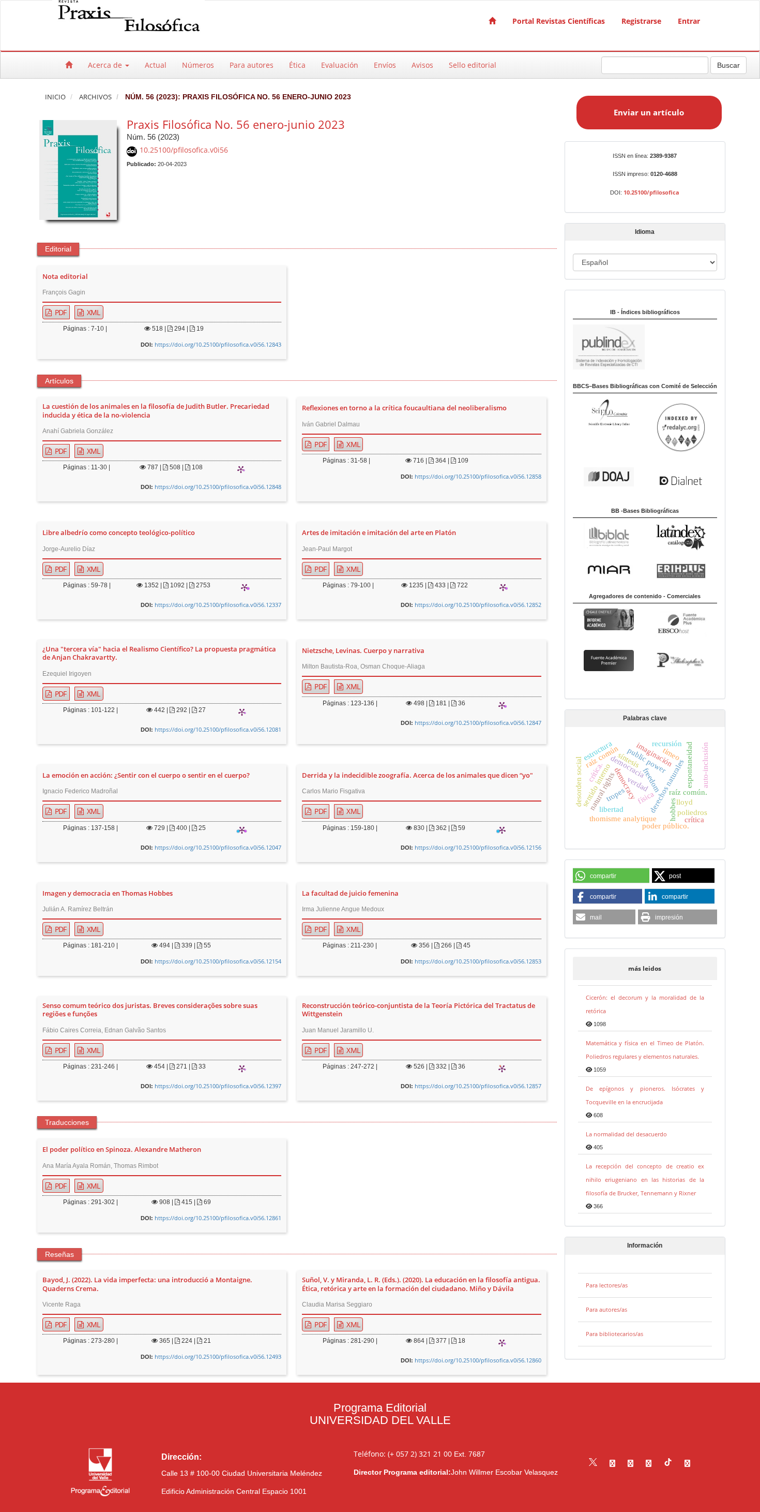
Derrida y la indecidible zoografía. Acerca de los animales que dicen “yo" (417, 776)
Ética (297, 65)
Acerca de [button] (106, 65)
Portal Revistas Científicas (558, 21)
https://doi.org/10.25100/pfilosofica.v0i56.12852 (478, 605)
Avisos (422, 65)
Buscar (728, 65)
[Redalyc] (681, 427)
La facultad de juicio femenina (350, 894)
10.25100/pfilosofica (651, 192)
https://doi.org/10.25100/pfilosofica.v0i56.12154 (218, 961)
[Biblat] (609, 535)
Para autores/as (606, 1309)
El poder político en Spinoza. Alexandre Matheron (121, 1150)
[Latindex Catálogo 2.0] (681, 537)
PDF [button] (60, 312)
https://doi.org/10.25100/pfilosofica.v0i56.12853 (478, 961)
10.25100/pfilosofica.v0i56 (184, 150)
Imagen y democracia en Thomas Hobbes (107, 894)
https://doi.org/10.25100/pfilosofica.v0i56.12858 (478, 476)
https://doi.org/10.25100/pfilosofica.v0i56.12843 (218, 344)
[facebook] (612, 1463)
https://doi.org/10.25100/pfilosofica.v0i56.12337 (218, 605)
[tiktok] (668, 1463)
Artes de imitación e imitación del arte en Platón (379, 533)
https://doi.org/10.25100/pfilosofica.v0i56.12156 (478, 847)
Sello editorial (472, 65)
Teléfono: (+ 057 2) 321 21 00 (403, 1454)
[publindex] (609, 346)
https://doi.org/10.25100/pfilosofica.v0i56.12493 (218, 1356)
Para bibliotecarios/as (614, 1334)
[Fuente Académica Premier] (609, 659)
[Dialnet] (681, 480)
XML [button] (92, 312)
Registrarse (641, 21)
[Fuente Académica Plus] (681, 623)
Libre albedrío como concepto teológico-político (118, 533)
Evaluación (339, 65)
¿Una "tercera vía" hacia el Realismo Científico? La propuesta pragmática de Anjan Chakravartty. (159, 653)
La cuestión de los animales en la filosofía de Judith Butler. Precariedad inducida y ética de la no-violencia (155, 411)
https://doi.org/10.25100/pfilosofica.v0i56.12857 (478, 1086)
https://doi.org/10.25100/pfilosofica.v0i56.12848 (218, 487)
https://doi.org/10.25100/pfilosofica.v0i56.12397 (218, 1086)
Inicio (55, 97)
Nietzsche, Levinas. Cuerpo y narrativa (363, 651)
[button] (611, 876)
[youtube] (648, 1463)
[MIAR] (609, 569)
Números (198, 65)
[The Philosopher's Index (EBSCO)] (681, 660)
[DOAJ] (609, 476)
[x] (593, 1463)
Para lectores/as (607, 1285)
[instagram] (630, 1463)
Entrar (689, 21)
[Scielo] (609, 412)
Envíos (385, 65)
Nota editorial (65, 277)
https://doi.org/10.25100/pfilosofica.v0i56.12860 (478, 1360)
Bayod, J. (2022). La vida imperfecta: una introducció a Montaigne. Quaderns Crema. (147, 1284)
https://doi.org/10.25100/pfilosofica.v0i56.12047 (218, 847)
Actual (155, 65)
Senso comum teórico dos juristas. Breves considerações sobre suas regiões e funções (149, 1010)
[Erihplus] (681, 570)
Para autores (251, 65)
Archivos (95, 97)
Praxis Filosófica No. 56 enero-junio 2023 (236, 124)
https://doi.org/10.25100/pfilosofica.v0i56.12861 (218, 1218)
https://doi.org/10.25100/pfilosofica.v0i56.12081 (218, 729)
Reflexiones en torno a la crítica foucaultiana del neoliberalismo (404, 408)
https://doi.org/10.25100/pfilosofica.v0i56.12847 (478, 723)
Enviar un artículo (649, 112)
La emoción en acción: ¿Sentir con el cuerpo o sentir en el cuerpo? (146, 776)
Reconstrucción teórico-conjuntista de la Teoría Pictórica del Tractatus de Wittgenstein (418, 1010)
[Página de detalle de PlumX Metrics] (241, 469)
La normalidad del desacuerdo (626, 1134)
